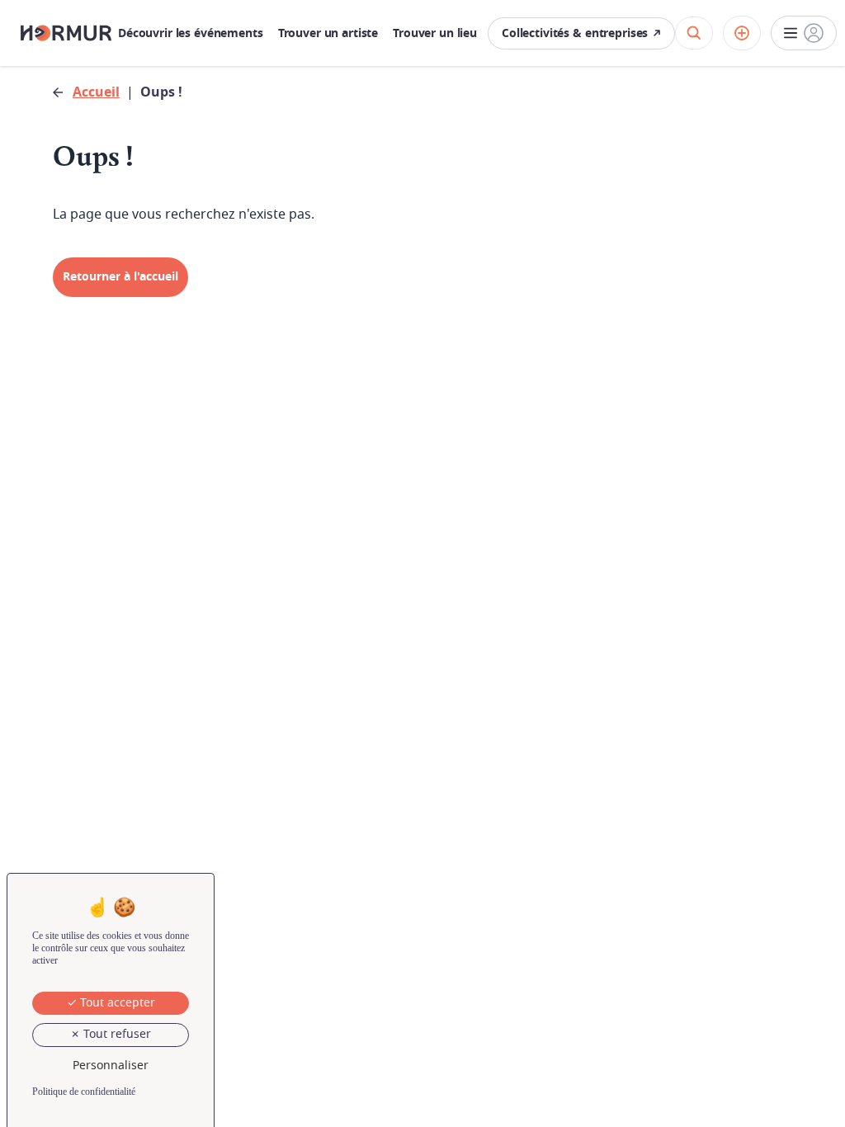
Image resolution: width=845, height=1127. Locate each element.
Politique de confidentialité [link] (83, 1091)
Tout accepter (116, 1002)
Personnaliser (111, 1065)
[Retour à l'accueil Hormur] (66, 33)
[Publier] (742, 33)
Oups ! (161, 92)
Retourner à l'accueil (120, 276)
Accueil (96, 92)
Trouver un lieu (435, 33)
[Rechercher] (694, 33)
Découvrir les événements (190, 33)
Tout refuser (115, 1034)
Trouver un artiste (328, 33)
